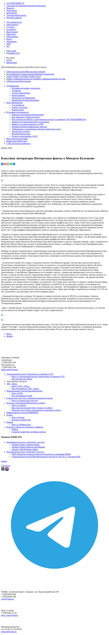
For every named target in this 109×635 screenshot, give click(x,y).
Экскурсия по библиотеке (23, 98)
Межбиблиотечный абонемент (25, 100)
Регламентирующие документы (26, 88)
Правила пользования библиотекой (28, 115)
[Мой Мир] (14, 164)
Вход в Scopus (18, 417)
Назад (9, 334)
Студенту (10, 27)
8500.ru (15, 429)
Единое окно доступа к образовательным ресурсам (29, 398)
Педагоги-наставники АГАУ (25, 136)
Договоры (16, 90)
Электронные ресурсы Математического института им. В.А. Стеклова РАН (46, 457)
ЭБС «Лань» (12, 384)
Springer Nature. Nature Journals (25, 444)
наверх (4, 461)
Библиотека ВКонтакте (16, 141)
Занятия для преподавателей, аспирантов (30, 122)
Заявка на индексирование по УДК (27, 124)
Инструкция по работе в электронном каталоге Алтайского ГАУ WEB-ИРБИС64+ (49, 119)
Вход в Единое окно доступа (25, 400)
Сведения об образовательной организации (26, 6)
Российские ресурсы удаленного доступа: (25, 452)
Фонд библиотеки (14, 102)
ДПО (8, 44)
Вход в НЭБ (17, 393)
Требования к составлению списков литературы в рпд (36, 129)
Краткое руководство (21, 420)
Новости (10, 8)
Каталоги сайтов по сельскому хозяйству (24, 427)
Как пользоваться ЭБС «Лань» (25, 388)
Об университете (14, 22)
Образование (12, 37)
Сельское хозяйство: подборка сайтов (29, 432)
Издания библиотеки (21, 134)
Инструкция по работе (22, 379)
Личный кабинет (14, 18)
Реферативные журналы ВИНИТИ (22, 412)
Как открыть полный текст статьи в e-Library (32, 408)
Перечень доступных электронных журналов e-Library (36, 410)
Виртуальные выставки (17, 139)
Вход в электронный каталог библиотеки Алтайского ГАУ (38, 376)
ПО (8, 46)
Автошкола (11, 41)
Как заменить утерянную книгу (26, 117)
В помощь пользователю (17, 112)
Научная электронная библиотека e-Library (25, 403)
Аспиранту (11, 29)
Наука (9, 39)
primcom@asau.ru (8, 631)
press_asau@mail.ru (9, 615)
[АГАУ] (7, 470)
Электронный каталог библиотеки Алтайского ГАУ (29, 374)
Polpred (9, 422)
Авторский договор (21, 131)
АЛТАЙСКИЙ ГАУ (15, 3)
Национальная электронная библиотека (24, 391)
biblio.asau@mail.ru (9, 369)
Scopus (9, 415)
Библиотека (11, 13)
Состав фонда (18, 105)
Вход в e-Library (19, 405)
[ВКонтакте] (2, 164)
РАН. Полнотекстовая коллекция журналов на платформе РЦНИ (41, 454)
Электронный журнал (16, 15)
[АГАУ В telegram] (54, 578)
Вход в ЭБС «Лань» (21, 386)
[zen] (3, 470)
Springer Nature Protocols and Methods (28, 447)
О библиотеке (12, 86)
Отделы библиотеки (21, 93)
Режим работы (18, 95)
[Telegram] (8, 164)
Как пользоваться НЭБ (22, 396)
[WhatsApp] (11, 164)
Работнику (11, 34)
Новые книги (18, 110)
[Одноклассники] (5, 164)
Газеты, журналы (19, 107)
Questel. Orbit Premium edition (25, 449)
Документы (11, 10)
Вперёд (9, 336)
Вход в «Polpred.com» (21, 424)
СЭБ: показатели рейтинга (18, 143)
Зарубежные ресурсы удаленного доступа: (25, 442)
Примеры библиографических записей (29, 127)
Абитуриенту (12, 25)
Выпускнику (12, 32)
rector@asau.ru (7, 599)
